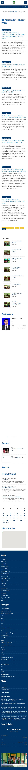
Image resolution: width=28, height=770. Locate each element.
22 (24, 518)
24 (7, 520)
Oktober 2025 (4, 576)
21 (21, 518)
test (2, 669)
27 (17, 520)
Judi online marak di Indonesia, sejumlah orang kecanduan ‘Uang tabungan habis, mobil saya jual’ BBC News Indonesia (13, 718)
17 (7, 518)
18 (10, 518)
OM (2, 652)
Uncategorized (6, 30)
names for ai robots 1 (6, 645)
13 (17, 515)
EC (1, 630)
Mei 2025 (3, 586)
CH (2, 623)
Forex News (4, 637)
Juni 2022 (3, 593)
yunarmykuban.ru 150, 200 (8, 676)
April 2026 (3, 561)
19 (14, 518)
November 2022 (5, 590)
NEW (2, 647)
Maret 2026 (4, 564)
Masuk (3, 685)
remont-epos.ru (5, 664)
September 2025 (5, 578)
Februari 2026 (4, 566)
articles (3, 616)
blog (2, 618)
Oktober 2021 (4, 595)
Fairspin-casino (5, 635)
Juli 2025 (3, 583)
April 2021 (3, 600)
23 (3, 520)
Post (2, 662)
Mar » (7, 522)
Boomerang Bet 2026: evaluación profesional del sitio (13, 201)
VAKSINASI (5, 480)
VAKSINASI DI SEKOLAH (9, 487)
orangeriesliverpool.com (7, 657)
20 (17, 518)
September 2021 (5, 598)
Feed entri (4, 687)
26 (14, 520)
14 (21, 515)
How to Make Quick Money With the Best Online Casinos (14, 116)
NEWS (3, 650)
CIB (2, 625)
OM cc (3, 654)
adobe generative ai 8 (7, 613)
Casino (3, 620)
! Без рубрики (5, 608)
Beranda (12, 11)
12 (14, 515)
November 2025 (5, 573)
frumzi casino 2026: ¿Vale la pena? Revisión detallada (13, 141)
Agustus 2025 (4, 581)
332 (22, 228)
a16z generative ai (6, 611)
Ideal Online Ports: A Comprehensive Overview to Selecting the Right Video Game (13, 35)
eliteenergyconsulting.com (8, 633)
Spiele (2, 667)
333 (4, 229)
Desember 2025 (5, 571)
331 (17, 228)
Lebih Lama (6, 228)
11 (10, 515)
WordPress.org (5, 692)
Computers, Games (6, 628)
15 (24, 515)
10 (7, 515)
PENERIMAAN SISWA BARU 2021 (11, 497)
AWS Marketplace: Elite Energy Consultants (13, 703)
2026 (16, 11)
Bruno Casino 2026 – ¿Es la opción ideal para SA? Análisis (14, 170)
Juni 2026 (3, 559)
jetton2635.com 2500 (6, 642)
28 (21, 520)
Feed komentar (5, 689)
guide (2, 640)
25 (10, 520)
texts (2, 671)
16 (3, 518)
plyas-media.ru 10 (5, 659)
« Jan (3, 522)
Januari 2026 (4, 569)
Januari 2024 (4, 588)
